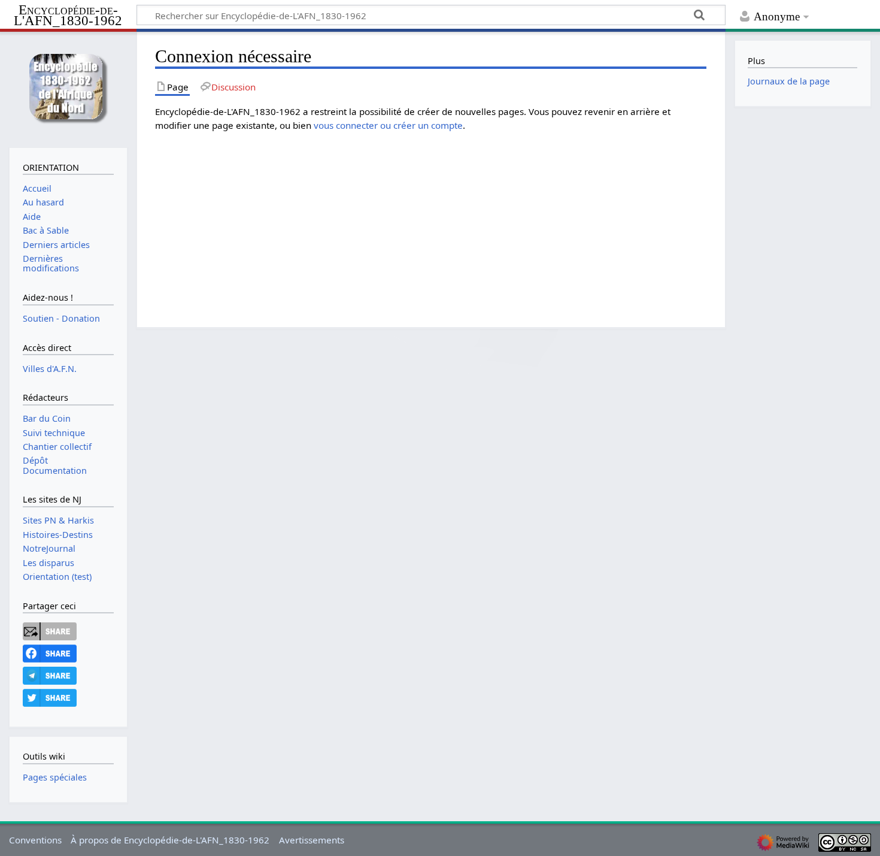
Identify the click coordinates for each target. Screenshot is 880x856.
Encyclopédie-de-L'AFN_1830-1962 (68, 16)
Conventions (35, 840)
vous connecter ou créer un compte (388, 125)
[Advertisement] (514, 216)
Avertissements (311, 840)
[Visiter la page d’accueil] (68, 88)
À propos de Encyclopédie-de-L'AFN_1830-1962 (170, 840)
